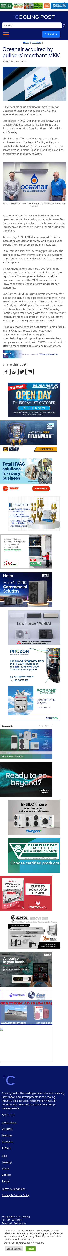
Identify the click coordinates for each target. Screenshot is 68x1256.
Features (7, 1135)
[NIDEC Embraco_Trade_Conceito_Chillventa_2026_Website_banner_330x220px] (26, 779)
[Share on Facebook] (6, 372)
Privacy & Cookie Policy (15, 1195)
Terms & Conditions (13, 1189)
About (5, 1168)
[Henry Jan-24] (34, 514)
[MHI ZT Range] (34, 628)
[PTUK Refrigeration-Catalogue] (26, 893)
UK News (36, 42)
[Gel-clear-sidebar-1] (34, 931)
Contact (6, 1174)
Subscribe (51, 34)
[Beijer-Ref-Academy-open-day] (34, 400)
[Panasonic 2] (26, 741)
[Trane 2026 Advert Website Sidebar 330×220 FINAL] (26, 476)
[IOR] (26, 1045)
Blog (4, 1155)
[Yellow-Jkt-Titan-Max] (28, 438)
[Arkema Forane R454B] (34, 703)
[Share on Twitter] (22, 372)
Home (26, 42)
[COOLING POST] (26, 969)
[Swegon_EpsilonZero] (34, 817)
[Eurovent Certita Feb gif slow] (34, 855)
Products (7, 1141)
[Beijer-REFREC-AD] (34, 5)
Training (7, 1162)
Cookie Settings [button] (14, 1248)
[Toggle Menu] (6, 34)
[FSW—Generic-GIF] (34, 354)
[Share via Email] (30, 372)
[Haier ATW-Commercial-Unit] (26, 590)
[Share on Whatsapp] (14, 372)
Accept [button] (31, 1248)
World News (9, 1122)
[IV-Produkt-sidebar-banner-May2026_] (26, 552)
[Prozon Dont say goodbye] (34, 665)
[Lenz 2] (26, 1007)
